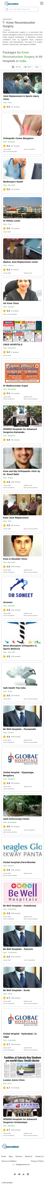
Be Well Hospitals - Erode (16, 990)
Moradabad (12, 389)
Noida (10, 691)
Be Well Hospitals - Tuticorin (18, 949)
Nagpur (10, 478)
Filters (29, 67)
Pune (10, 224)
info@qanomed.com (22, 1164)
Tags (36, 67)
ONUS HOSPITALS (12, 344)
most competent (29, 149)
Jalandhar (11, 606)
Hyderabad (12, 348)
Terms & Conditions (8, 1161)
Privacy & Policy (37, 1161)
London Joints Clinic (14, 1080)
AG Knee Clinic (11, 303)
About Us (28, 1156)
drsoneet (7, 602)
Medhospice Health (13, 182)
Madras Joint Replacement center (20, 262)
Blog (10, 1156)
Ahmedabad (12, 822)
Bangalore (11, 142)
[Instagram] (28, 1174)
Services (18, 1156)
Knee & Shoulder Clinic (15, 559)
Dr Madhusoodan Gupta (15, 386)
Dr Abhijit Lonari (11, 221)
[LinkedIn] (24, 1174)
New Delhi (11, 185)
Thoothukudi (12, 952)
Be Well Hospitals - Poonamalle (19, 729)
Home (3, 1156)
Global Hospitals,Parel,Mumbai (19, 862)
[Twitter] (15, 1174)
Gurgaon (11, 307)
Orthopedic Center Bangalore (18, 138)
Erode (10, 994)
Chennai (11, 265)
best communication (10, 151)
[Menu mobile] (41, 3)
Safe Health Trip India (14, 688)
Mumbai (11, 866)
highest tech (28, 273)
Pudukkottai (12, 909)
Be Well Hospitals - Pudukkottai (19, 905)
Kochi (10, 102)
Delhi (9, 521)
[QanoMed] (13, 3)
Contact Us (39, 1156)
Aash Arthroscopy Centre (16, 819)
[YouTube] (19, 1174)
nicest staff (7, 149)
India (22, 61)
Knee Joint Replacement (16, 517)
